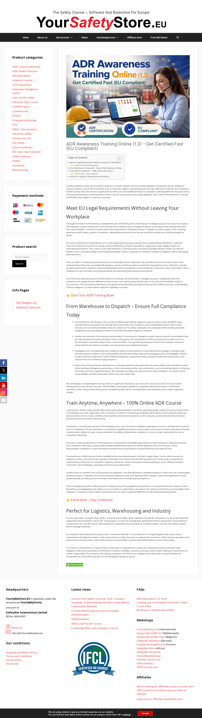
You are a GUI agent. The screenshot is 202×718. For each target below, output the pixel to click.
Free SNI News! (159, 37)
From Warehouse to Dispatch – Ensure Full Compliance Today (96, 168)
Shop (26, 37)
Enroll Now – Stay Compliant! (92, 500)
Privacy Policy (14, 660)
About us (42, 37)
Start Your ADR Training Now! (92, 295)
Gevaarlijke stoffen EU (150, 633)
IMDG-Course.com (147, 667)
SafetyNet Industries (148, 652)
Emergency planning (24, 120)
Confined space (21, 106)
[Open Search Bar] (178, 37)
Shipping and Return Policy (22, 652)
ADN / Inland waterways (26, 66)
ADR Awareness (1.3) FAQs (152, 598)
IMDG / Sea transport (24, 129)
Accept (145, 713)
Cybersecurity (20, 111)
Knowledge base (106, 37)
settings (127, 714)
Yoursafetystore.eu (148, 629)
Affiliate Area (134, 37)
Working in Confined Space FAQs (155, 610)
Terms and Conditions (19, 656)
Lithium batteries (22, 147)
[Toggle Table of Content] (118, 158)
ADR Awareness (80, 619)
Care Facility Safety (23, 97)
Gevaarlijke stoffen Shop (151, 637)
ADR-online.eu (145, 663)
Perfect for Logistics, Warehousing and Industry (89, 176)
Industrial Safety (22, 133)
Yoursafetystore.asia (149, 655)
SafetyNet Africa (146, 648)
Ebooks (16, 115)
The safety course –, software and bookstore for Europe (101, 12)
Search (19, 263)
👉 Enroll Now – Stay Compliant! (86, 174)
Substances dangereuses (151, 644)
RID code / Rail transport (26, 151)
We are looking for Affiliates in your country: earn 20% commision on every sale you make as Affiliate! (165, 690)
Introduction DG (21, 138)
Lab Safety (18, 142)
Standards (18, 165)
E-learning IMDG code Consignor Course (94, 628)
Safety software (21, 156)
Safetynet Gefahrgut (148, 640)
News (85, 37)
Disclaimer (12, 663)
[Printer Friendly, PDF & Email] (74, 564)
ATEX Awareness (22, 84)
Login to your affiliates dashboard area (159, 699)
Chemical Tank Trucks (25, 102)
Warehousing (20, 170)
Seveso (16, 161)
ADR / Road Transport (25, 71)
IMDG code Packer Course (86, 623)
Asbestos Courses (22, 80)
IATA (15, 124)
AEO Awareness (21, 75)
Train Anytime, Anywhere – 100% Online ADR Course (91, 171)
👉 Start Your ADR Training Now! (86, 165)
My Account (63, 37)
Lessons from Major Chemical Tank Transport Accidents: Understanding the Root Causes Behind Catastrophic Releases (100, 602)
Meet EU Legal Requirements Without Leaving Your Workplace (95, 162)
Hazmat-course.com (148, 659)
